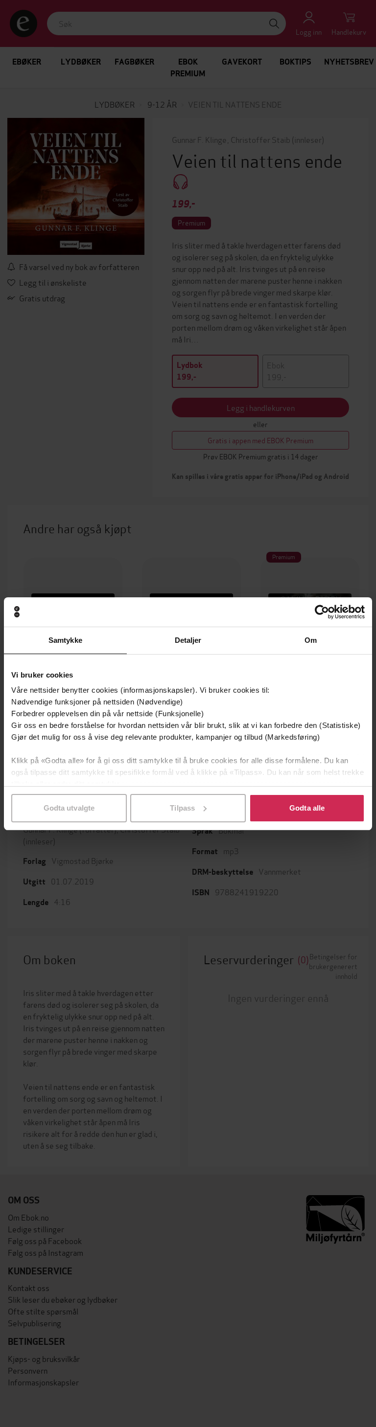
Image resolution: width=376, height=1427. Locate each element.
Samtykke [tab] (65, 640)
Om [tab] (311, 640)
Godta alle (307, 808)
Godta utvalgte (69, 808)
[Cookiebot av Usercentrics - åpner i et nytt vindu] (322, 612)
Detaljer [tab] (188, 640)
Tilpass (182, 808)
